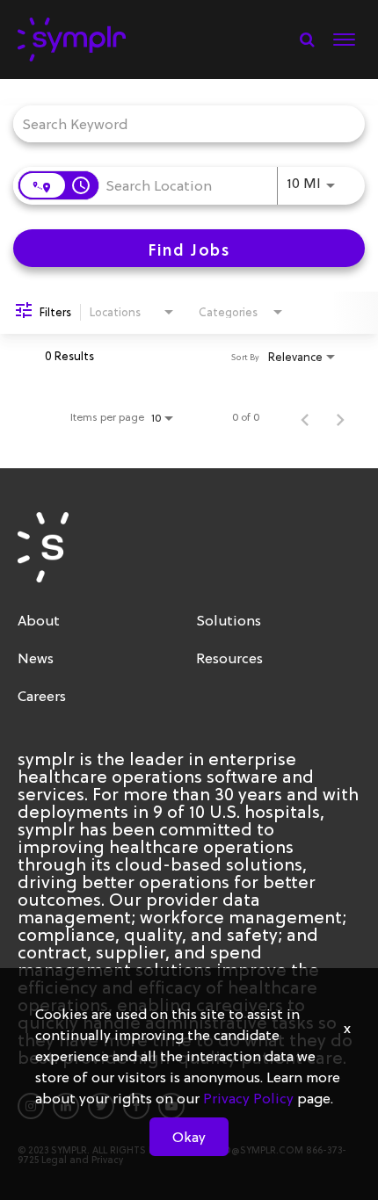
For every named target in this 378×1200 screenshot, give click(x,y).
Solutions (228, 620)
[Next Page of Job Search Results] (340, 417)
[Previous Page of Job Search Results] (305, 417)
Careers (42, 695)
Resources (229, 658)
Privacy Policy (248, 1098)
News (36, 658)
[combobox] (180, 123)
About (39, 620)
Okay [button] (189, 1136)
